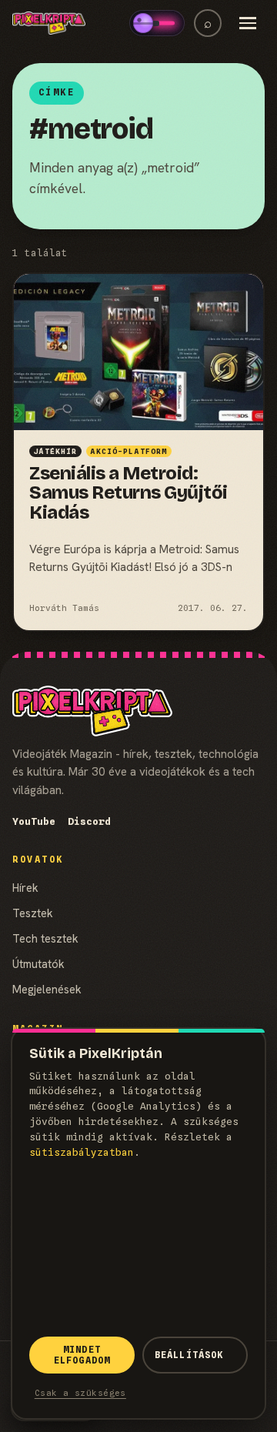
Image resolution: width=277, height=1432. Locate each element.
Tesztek (32, 913)
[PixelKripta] (48, 23)
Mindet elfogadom (82, 1355)
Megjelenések (47, 989)
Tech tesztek (45, 938)
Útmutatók (38, 963)
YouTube (33, 821)
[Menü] (248, 23)
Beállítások (189, 1355)
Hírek (25, 887)
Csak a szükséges (80, 1392)
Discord (89, 821)
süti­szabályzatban (81, 1152)
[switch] (157, 23)
